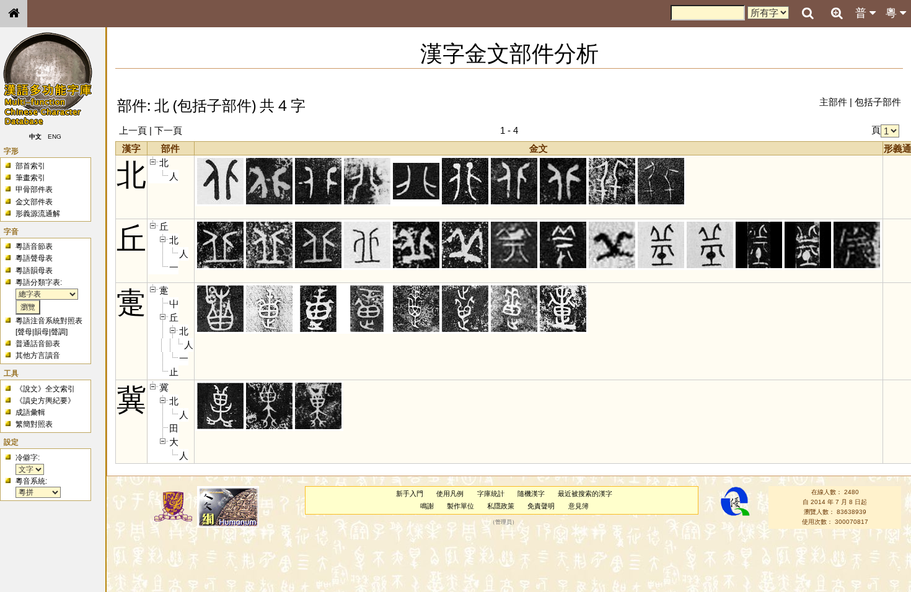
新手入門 (409, 493)
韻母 (41, 332)
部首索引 (30, 166)
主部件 (833, 102)
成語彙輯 (30, 412)
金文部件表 (34, 202)
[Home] (13, 13)
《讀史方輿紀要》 (45, 400)
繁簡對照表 (34, 424)
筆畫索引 (30, 177)
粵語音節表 (34, 246)
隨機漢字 (531, 493)
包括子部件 (878, 102)
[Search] (807, 13)
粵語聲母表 (34, 258)
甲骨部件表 (34, 189)
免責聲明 (541, 506)
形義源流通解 (37, 213)
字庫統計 (490, 493)
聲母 (24, 332)
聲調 (58, 332)
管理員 (503, 522)
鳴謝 (427, 506)
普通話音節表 (37, 343)
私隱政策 (500, 506)
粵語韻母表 (34, 270)
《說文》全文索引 (45, 389)
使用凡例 (450, 493)
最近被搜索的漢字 (585, 493)
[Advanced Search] (836, 13)
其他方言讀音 (37, 355)
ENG (54, 136)
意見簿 (578, 506)
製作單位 (460, 506)
